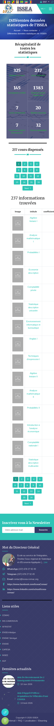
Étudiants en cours (17, 75)
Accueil (17, 30)
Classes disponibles (38, 130)
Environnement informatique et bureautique (33, 324)
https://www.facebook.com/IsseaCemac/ (27, 584)
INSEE (5, 655)
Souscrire (43, 530)
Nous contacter (31, 30)
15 (31, 182)
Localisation (30, 720)
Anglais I (33, 338)
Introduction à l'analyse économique (33, 428)
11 (31, 176)
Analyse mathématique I (33, 238)
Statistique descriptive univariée (33, 307)
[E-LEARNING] (5, 721)
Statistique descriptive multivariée (33, 462)
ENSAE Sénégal (9, 638)
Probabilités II (33, 408)
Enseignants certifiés (17, 93)
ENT (45, 2)
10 (23, 176)
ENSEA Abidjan (9, 632)
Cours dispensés (38, 75)
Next (26, 188)
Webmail (11, 720)
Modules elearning (38, 113)
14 (24, 182)
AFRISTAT (7, 627)
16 (38, 182)
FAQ (20, 720)
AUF (4, 661)
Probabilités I (33, 252)
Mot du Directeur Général (20, 547)
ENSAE (5, 644)
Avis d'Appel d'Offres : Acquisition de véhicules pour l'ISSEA (32, 696)
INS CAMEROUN (10, 621)
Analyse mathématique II (33, 393)
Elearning (42, 720)
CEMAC (5, 615)
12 (38, 176)
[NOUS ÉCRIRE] (5, 712)
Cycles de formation (17, 113)
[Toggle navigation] (50, 9)
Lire (45, 562)
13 (17, 182)
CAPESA (6, 649)
